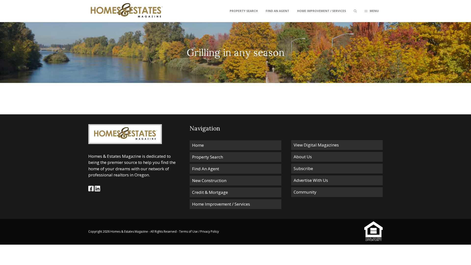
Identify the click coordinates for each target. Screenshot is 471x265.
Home (198, 145)
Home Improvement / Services (321, 11)
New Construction (209, 180)
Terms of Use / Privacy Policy (199, 231)
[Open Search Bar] (355, 11)
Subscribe (303, 168)
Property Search (244, 11)
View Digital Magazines (316, 145)
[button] (372, 11)
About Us (303, 156)
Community (305, 192)
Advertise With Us (311, 180)
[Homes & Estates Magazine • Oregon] (126, 11)
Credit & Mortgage (210, 192)
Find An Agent (277, 11)
